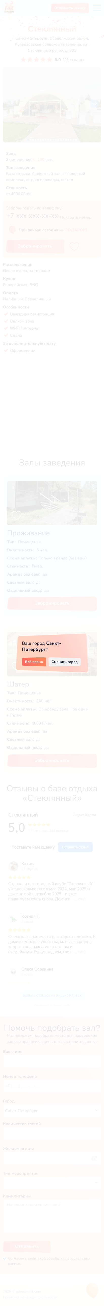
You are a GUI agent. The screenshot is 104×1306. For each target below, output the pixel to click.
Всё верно (34, 662)
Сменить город (64, 662)
